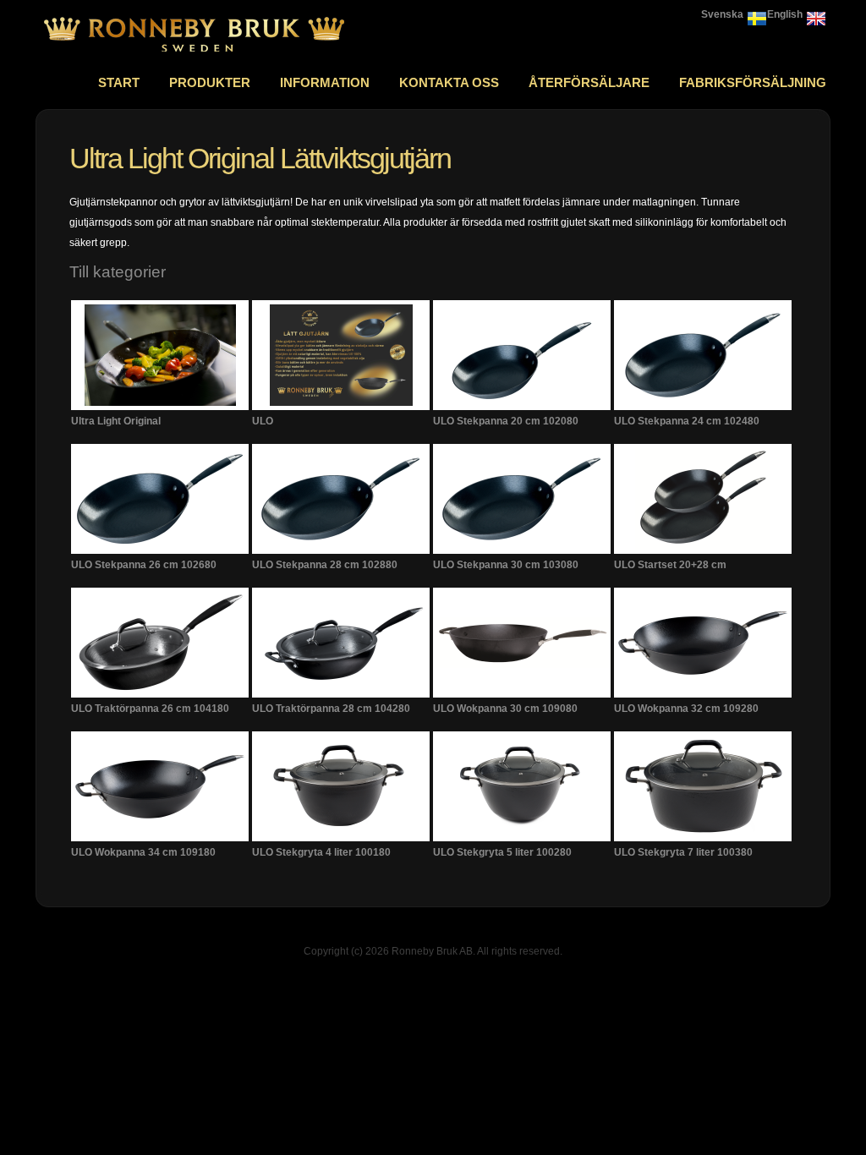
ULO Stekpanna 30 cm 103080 (505, 565)
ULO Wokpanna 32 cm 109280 (686, 708)
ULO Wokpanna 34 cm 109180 (143, 852)
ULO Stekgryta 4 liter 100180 (321, 852)
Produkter (209, 82)
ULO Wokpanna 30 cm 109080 (505, 708)
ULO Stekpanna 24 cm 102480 (686, 421)
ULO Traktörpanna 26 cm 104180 (150, 708)
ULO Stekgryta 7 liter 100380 (683, 852)
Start (119, 82)
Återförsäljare (589, 82)
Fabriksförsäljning (752, 82)
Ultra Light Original (116, 421)
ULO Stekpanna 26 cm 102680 (143, 565)
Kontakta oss (449, 82)
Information (325, 82)
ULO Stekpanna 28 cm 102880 (324, 565)
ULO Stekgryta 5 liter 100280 (502, 852)
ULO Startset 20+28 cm (670, 565)
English (785, 14)
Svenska (722, 14)
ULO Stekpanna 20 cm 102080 (505, 421)
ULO (262, 421)
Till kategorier (117, 272)
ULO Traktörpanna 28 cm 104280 (331, 708)
